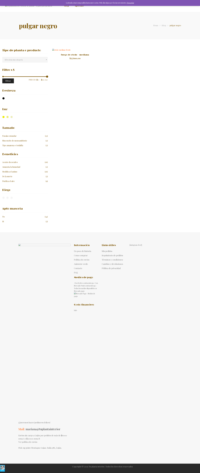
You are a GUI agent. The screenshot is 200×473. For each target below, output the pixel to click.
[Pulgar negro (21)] (3, 98)
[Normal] (11, 198)
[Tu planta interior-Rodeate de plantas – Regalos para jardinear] (28, 5)
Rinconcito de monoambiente (14, 141)
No (3, 217)
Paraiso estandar (9, 136)
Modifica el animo (9, 172)
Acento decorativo (10, 162)
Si (3, 221)
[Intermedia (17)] (7, 117)
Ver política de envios (27, 442)
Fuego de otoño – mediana (75, 55)
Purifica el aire (8, 181)
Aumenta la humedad (11, 167)
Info (75, 310)
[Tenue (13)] (11, 117)
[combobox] (25, 60)
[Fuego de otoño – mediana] (75, 50)
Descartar (130, 3)
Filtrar (8, 81)
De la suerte (7, 176)
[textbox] (25, 60)
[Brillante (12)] (3, 117)
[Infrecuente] (7, 198)
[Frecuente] (3, 198)
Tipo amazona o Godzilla (12, 145)
